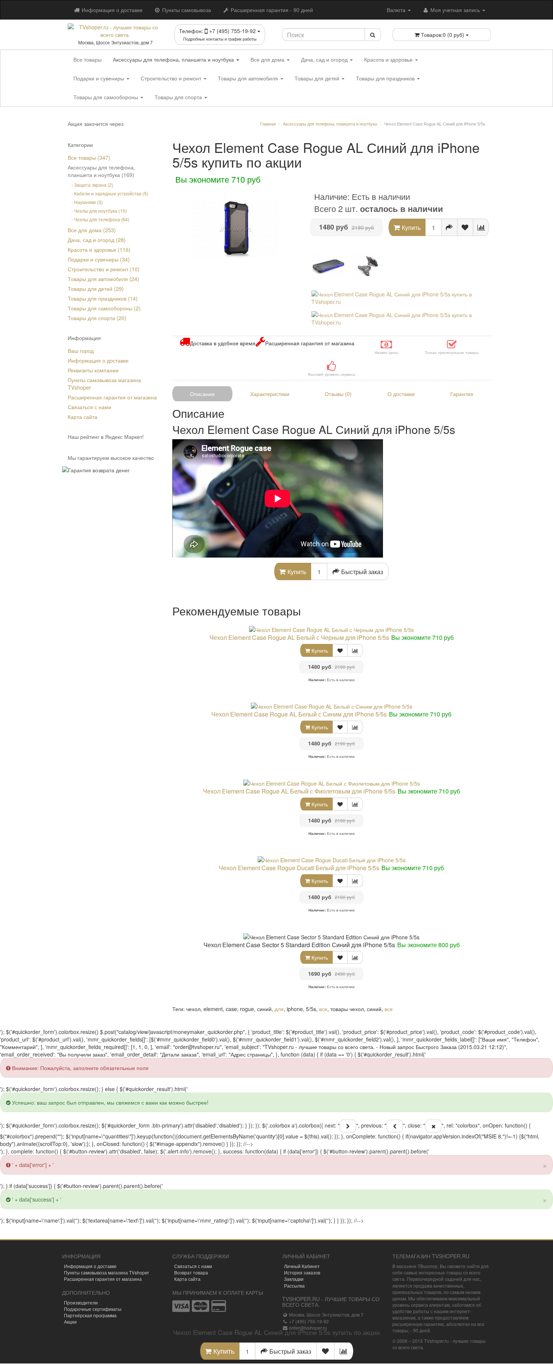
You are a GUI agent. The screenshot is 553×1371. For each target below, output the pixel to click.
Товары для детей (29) (96, 288)
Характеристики (269, 394)
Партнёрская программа (90, 1315)
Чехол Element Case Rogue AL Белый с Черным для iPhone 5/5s (299, 637)
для (279, 1009)
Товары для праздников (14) (103, 298)
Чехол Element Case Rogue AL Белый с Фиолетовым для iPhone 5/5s (299, 791)
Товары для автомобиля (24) (103, 279)
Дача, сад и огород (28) (97, 239)
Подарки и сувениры (99, 78)
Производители (81, 1302)
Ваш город (81, 350)
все (323, 1009)
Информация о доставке (111, 10)
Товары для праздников (386, 78)
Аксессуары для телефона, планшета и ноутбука (174, 59)
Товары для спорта (179, 97)
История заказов (302, 1272)
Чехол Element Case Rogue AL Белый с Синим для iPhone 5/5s (299, 714)
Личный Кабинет (302, 1266)
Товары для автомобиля (249, 78)
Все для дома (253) (92, 230)
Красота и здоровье (389, 59)
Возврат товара (191, 1272)
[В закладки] (465, 227)
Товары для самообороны (106, 97)
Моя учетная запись (455, 10)
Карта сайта (82, 416)
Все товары (87, 59)
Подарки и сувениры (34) (99, 259)
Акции (70, 1321)
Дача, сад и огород (325, 59)
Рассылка (294, 1285)
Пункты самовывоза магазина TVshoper (106, 1272)
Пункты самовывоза (186, 10)
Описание (202, 394)
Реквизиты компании (93, 370)
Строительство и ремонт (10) (104, 269)
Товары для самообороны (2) (104, 308)
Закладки (294, 1279)
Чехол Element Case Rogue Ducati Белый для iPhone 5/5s (299, 867)
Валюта (397, 10)
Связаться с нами (89, 407)
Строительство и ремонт (172, 78)
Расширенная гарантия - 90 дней (271, 10)
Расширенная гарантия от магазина (112, 397)
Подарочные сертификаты (93, 1309)
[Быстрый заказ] (449, 227)
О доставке (401, 394)
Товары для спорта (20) (97, 318)
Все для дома (268, 59)
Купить (319, 650)
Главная (268, 124)
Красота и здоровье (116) (99, 249)
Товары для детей (318, 78)
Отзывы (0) (338, 394)
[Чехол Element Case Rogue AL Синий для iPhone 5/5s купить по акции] (235, 229)
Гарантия (461, 394)
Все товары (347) (89, 157)
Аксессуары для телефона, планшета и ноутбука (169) (101, 170)
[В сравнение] (481, 227)
